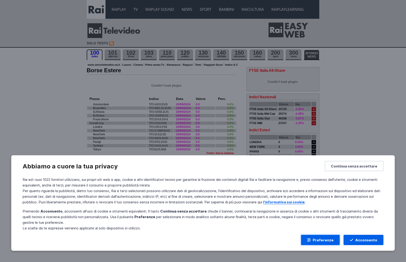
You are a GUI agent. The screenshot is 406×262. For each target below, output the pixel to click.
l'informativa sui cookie (284, 202)
